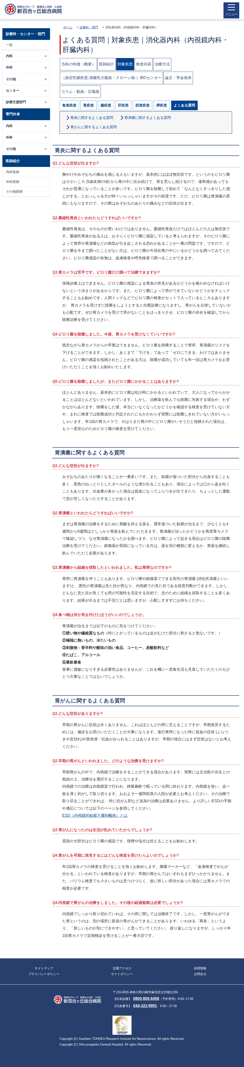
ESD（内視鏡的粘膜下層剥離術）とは (94, 815)
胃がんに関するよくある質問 (93, 127)
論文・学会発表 (178, 78)
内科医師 (12, 172)
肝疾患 (123, 105)
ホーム (67, 27)
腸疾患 (106, 105)
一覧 (9, 45)
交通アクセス (122, 968)
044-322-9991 (145, 1006)
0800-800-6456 (146, 999)
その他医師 (14, 191)
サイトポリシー (122, 974)
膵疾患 (161, 105)
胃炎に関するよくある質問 (91, 118)
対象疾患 (125, 64)
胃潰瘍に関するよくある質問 (147, 118)
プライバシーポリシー (43, 974)
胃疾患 (88, 105)
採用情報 (200, 968)
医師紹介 (106, 64)
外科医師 (12, 182)
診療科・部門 (89, 27)
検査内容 (143, 64)
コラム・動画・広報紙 (80, 92)
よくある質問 (184, 105)
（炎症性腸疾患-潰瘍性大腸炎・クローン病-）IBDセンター (111, 78)
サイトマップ (44, 968)
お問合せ (200, 974)
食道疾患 (69, 105)
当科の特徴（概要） (78, 64)
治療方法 (162, 64)
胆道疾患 (142, 105)
